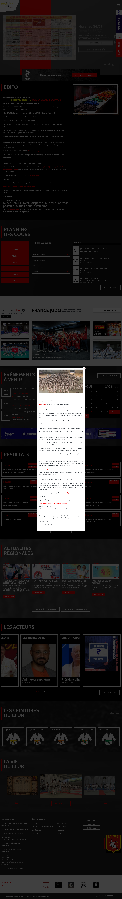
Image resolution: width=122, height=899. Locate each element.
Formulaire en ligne (44, 469)
